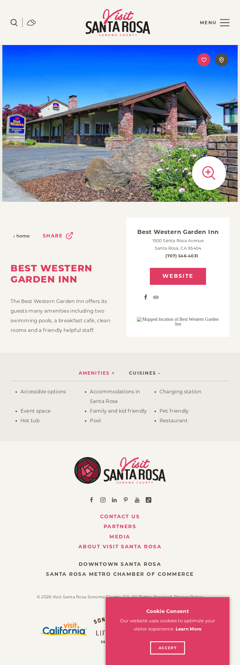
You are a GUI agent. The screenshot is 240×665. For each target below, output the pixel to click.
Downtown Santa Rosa (120, 564)
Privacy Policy (188, 597)
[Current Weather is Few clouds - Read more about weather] (31, 22)
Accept (168, 648)
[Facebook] (145, 297)
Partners (120, 526)
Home (23, 236)
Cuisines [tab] (142, 373)
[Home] (120, 470)
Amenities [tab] (94, 373)
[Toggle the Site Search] (14, 22)
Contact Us (120, 516)
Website (177, 276)
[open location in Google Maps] (178, 321)
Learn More (189, 629)
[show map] (221, 59)
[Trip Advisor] (156, 297)
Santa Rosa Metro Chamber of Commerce (120, 574)
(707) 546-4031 (181, 256)
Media (119, 537)
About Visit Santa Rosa (120, 546)
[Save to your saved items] (203, 59)
